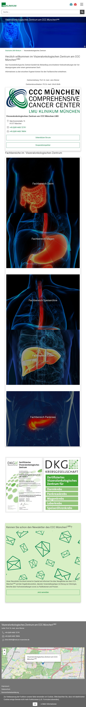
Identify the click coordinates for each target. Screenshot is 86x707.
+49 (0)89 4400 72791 (18, 127)
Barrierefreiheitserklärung (10, 692)
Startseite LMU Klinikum (13, 51)
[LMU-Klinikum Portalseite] (9, 4)
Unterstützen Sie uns (43, 138)
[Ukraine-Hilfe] (71, 4)
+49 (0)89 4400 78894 (18, 131)
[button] (17, 640)
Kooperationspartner (43, 145)
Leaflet (64, 678)
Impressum (5, 686)
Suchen (82, 12)
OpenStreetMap (72, 678)
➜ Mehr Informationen (48, 704)
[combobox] (43, 12)
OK (35, 704)
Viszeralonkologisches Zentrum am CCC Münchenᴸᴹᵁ (32, 19)
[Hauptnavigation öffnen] (81, 4)
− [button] (4, 653)
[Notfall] (75, 4)
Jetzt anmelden (43, 592)
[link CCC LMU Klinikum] (43, 100)
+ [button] (4, 650)
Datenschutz (6, 689)
